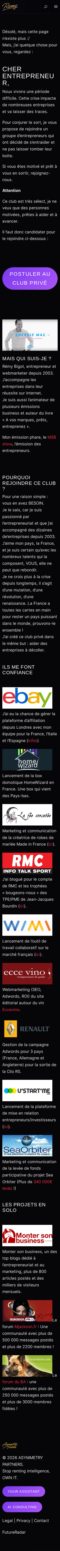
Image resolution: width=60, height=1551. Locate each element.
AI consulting (22, 1507)
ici (50, 844)
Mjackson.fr (25, 1326)
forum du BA (14, 1381)
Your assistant (24, 1491)
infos (32, 740)
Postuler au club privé (30, 278)
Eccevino (10, 1009)
